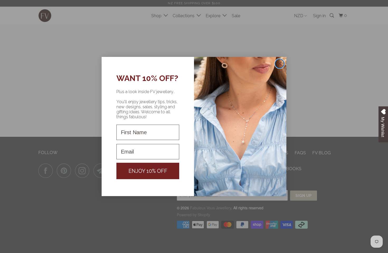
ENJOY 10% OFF (148, 171)
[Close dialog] (279, 63)
